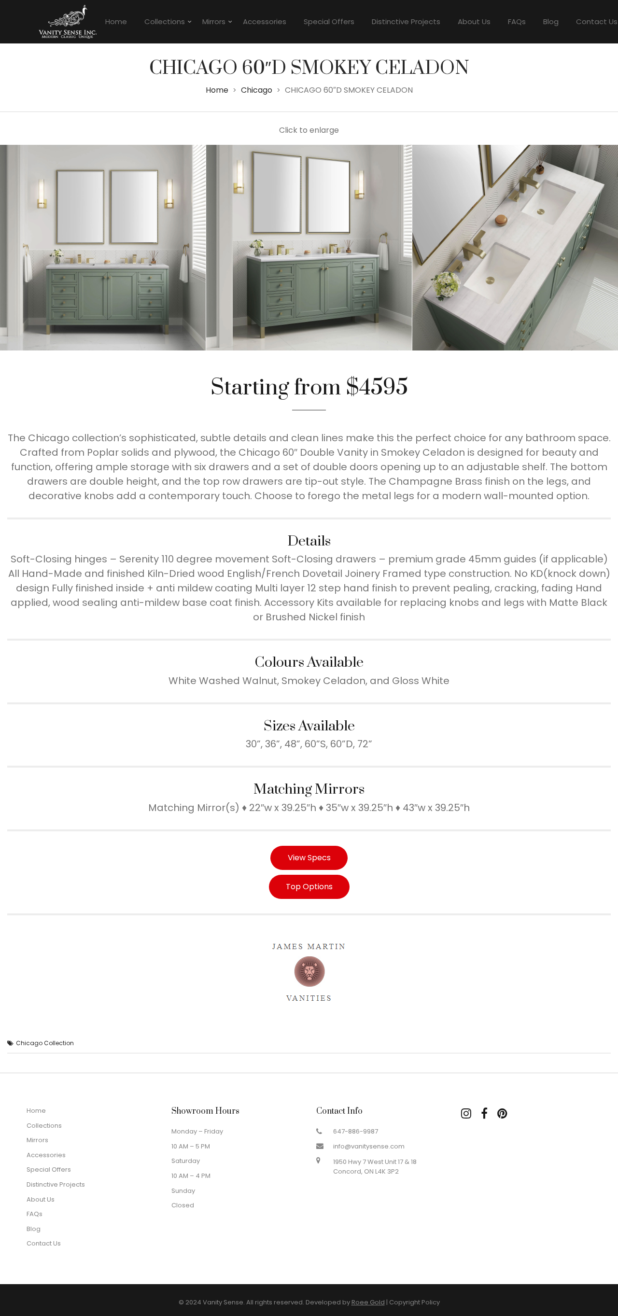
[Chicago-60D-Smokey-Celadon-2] (309, 247)
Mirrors (213, 21)
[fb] (484, 1113)
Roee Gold (368, 1302)
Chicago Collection (45, 1043)
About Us (474, 21)
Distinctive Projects (406, 21)
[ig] (466, 1113)
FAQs (517, 21)
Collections (164, 21)
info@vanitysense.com (369, 1146)
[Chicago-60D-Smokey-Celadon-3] (515, 247)
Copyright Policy (414, 1302)
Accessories (264, 21)
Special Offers (329, 21)
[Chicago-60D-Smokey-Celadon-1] (103, 247)
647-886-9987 (355, 1131)
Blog (551, 21)
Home (116, 21)
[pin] (502, 1113)
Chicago (256, 90)
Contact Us (44, 1243)
